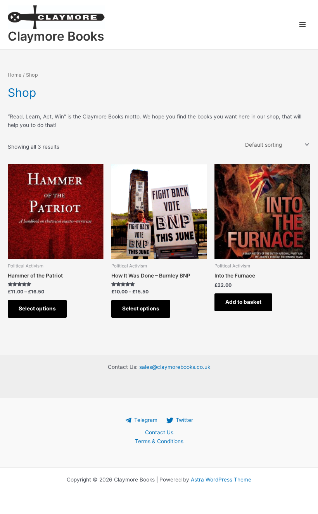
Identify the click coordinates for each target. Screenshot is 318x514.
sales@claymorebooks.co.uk (174, 367)
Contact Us (159, 432)
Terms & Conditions (159, 441)
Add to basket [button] (243, 302)
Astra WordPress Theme (221, 479)
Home (14, 75)
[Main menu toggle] (302, 24)
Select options (37, 308)
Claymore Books (56, 36)
